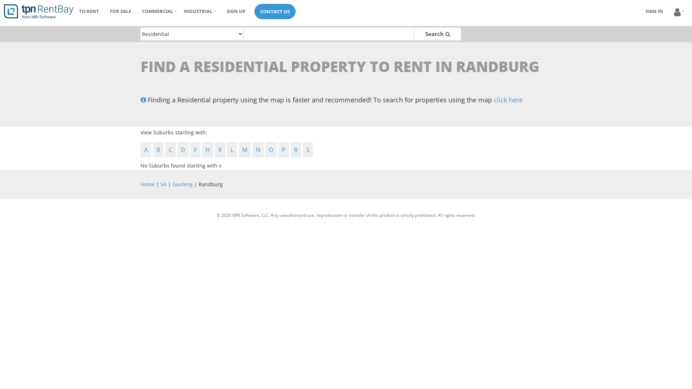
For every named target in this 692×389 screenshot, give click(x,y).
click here (508, 99)
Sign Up (236, 11)
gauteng (182, 184)
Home (148, 184)
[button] (677, 12)
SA (163, 184)
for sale (120, 11)
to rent (89, 11)
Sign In (654, 11)
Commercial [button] (157, 11)
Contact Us (275, 11)
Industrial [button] (198, 11)
